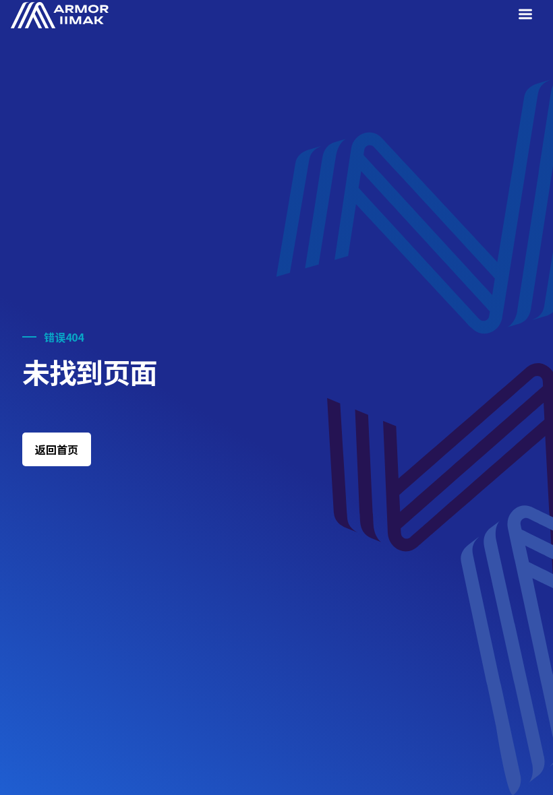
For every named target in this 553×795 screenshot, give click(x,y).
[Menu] (528, 16)
